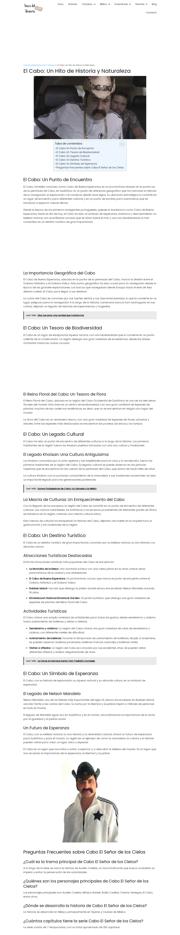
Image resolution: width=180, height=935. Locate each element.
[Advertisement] (90, 40)
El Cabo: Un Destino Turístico (73, 159)
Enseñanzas (121, 4)
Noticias (72, 4)
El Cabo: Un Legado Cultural (72, 156)
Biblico (103, 4)
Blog (154, 4)
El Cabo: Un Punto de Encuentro (75, 148)
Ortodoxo (87, 4)
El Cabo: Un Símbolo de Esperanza (76, 163)
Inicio (61, 4)
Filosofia (139, 4)
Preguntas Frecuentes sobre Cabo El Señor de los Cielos (90, 167)
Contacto (151, 12)
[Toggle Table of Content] (120, 144)
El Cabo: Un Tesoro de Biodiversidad (77, 152)
